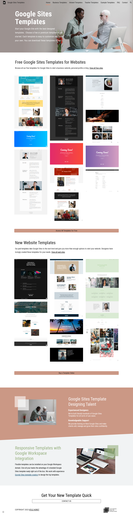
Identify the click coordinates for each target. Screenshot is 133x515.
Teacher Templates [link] (91, 2)
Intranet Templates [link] (76, 2)
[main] (39, 26)
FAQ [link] (118, 2)
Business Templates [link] (60, 2)
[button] (131, 2)
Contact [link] (125, 2)
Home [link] (48, 2)
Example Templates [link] (108, 2)
